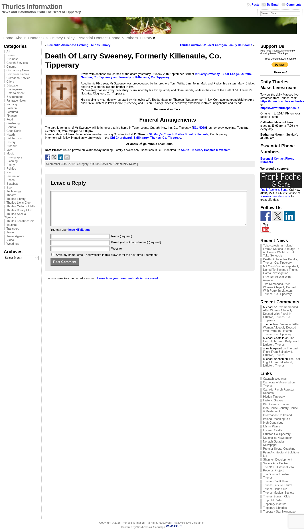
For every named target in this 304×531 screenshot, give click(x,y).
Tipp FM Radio (272, 500)
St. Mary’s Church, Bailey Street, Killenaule (178, 134)
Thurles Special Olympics (15, 215)
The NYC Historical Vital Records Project (278, 468)
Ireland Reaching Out (276, 419)
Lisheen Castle (272, 430)
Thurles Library (16, 198)
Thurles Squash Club (276, 496)
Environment (14, 96)
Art (8, 51)
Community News (17, 70)
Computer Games (17, 74)
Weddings (12, 243)
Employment (14, 89)
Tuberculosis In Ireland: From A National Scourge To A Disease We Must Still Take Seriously (281, 250)
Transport (12, 228)
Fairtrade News (16, 100)
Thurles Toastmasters (20, 221)
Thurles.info (278, 50)
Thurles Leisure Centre (277, 485)
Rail (8, 172)
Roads (10, 180)
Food (9, 119)
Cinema (11, 66)
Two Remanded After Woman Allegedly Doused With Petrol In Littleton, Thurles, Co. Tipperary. (279, 289)
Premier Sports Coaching (279, 448)
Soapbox (12, 183)
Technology (13, 191)
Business (12, 59)
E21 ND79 (199, 127)
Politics (11, 168)
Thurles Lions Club (18, 202)
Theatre (11, 195)
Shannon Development (277, 459)
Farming (11, 104)
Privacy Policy (181, 522)
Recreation (13, 176)
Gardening (13, 123)
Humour (11, 146)
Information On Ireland (277, 415)
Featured (12, 112)
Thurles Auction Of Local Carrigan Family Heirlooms (216, 45)
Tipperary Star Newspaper (279, 511)
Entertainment (15, 93)
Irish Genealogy (273, 422)
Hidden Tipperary (274, 396)
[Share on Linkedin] (60, 157)
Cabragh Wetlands (275, 378)
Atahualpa (159, 527)
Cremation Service (18, 78)
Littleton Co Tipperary (277, 434)
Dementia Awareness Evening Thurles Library (78, 45)
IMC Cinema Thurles (276, 404)
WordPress (143, 527)
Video (10, 240)
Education (12, 85)
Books (10, 55)
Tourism (11, 224)
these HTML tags (78, 229)
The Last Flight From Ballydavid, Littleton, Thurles (281, 341)
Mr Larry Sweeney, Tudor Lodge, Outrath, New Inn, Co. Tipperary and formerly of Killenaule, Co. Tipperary (166, 75)
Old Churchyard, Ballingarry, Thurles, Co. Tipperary (145, 137)
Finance (11, 115)
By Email (273, 4)
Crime (10, 81)
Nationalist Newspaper (277, 437)
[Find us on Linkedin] (289, 216)
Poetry (10, 164)
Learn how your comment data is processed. (128, 278)
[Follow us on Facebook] (265, 216)
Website (116, 248)
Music (10, 153)
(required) (121, 236)
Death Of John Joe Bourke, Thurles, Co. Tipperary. (280, 261)
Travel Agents (15, 236)
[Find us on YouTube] (265, 227)
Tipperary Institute (274, 504)
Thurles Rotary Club (19, 210)
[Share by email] (67, 157)
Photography (14, 157)
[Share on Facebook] (47, 157)
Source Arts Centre (275, 463)
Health (10, 134)
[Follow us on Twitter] (277, 216)
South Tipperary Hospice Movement (205, 150)
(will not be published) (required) (136, 242)
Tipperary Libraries (275, 507)
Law (9, 149)
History (11, 142)
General (11, 127)
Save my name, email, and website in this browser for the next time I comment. (107, 254)
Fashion (11, 108)
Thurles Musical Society (278, 492)
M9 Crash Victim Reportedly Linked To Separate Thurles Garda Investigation (281, 270)
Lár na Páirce (271, 426)
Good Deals (14, 130)
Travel (10, 232)
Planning (12, 161)
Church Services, (101, 164)
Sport (9, 187)
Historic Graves (273, 400)
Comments (293, 4)
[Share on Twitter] (54, 157)
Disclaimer (198, 522)
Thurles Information (32, 6)
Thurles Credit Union (276, 481)
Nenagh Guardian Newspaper (274, 443)
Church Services (17, 62)
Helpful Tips (14, 138)
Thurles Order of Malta (20, 206)
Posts (255, 4)
